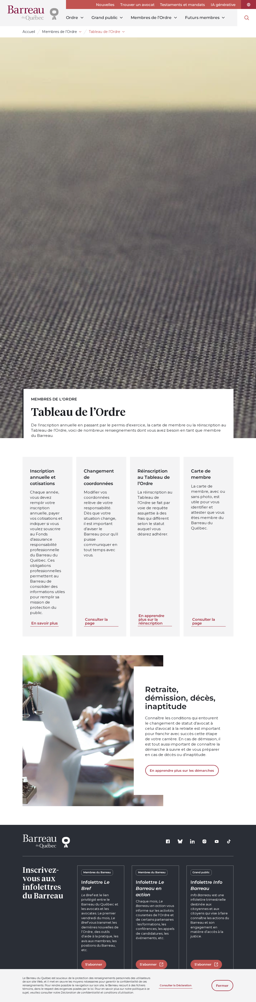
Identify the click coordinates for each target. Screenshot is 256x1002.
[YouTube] (217, 841)
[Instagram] (204, 841)
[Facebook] (168, 841)
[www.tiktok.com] (229, 841)
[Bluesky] (180, 841)
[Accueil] (33, 13)
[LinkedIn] (192, 841)
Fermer (222, 986)
